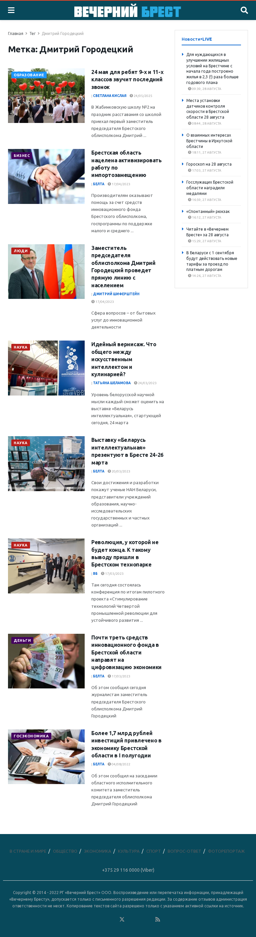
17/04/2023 (120, 184)
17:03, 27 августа (206, 170)
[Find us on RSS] (157, 919)
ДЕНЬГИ (22, 640)
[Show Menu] (11, 10)
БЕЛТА (98, 184)
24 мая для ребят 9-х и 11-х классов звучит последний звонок (127, 79)
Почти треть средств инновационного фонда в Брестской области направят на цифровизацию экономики (126, 652)
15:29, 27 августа (206, 241)
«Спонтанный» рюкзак (208, 211)
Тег (32, 33)
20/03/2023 (120, 471)
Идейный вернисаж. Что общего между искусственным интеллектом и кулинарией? (123, 359)
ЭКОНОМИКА (97, 851)
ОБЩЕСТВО (65, 851)
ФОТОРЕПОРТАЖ (226, 851)
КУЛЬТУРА (129, 851)
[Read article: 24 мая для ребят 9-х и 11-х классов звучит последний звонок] (46, 95)
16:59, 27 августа (206, 200)
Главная (15, 33)
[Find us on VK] (104, 919)
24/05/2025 (142, 96)
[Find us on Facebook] (95, 919)
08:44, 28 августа (206, 123)
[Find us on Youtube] (149, 919)
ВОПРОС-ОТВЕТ (184, 851)
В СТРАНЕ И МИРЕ (28, 851)
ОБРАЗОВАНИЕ (29, 75)
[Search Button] (244, 10)
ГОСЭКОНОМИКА (31, 736)
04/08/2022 (120, 764)
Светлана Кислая (109, 96)
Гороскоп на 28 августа (209, 164)
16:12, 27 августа (206, 217)
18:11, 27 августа (206, 152)
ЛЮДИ (21, 251)
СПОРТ (153, 851)
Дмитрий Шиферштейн (116, 294)
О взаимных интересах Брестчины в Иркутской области (209, 141)
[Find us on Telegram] (131, 919)
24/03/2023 (147, 383)
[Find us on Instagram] (140, 919)
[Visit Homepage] (127, 10)
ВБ (95, 573)
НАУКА (21, 347)
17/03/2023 (114, 573)
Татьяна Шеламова (112, 383)
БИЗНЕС (22, 156)
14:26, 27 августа (206, 276)
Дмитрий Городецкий (63, 33)
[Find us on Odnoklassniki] (113, 919)
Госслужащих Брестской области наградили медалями (209, 188)
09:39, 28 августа (206, 89)
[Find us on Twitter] (122, 919)
